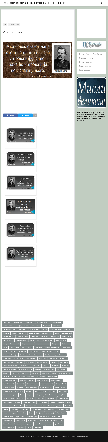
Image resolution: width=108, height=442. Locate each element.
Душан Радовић (33, 351)
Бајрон (14, 333)
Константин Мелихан (25, 369)
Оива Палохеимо (50, 395)
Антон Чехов (56, 326)
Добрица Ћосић (66, 347)
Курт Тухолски (61, 369)
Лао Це (54, 373)
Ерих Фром (48, 355)
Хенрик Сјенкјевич (56, 420)
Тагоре (31, 413)
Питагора (17, 402)
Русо (21, 406)
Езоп (56, 351)
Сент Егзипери (15, 409)
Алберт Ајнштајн (29, 322)
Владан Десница (48, 340)
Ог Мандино (38, 395)
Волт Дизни (55, 344)
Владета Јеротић (61, 340)
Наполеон (29, 391)
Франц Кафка (20, 416)
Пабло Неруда (51, 398)
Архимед (44, 329)
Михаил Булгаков (31, 387)
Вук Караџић (66, 344)
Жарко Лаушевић (31, 358)
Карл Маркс (55, 366)
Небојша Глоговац (40, 391)
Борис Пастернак (34, 333)
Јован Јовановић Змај (10, 366)
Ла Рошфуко (15, 373)
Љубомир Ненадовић (9, 376)
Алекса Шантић (42, 322)
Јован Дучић (64, 362)
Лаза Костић (45, 373)
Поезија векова (85, 62)
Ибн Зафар (63, 358)
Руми (15, 406)
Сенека (5, 409)
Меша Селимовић (8, 384)
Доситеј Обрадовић (9, 351)
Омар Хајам (62, 395)
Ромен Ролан (7, 406)
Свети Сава (68, 406)
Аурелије (6, 333)
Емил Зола (23, 355)
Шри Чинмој (37, 427)
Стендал (13, 413)
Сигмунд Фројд (49, 409)
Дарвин (29, 347)
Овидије (29, 395)
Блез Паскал (22, 333)
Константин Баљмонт (9, 369)
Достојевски (22, 351)
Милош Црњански (8, 387)
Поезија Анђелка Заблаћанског (91, 54)
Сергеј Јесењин (36, 409)
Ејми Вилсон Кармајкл (10, 355)
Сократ (5, 413)
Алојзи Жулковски (9, 326)
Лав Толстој (35, 373)
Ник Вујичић (52, 391)
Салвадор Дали (31, 406)
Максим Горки (52, 376)
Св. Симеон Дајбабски (55, 406)
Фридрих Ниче (12, 32)
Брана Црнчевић (67, 333)
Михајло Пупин (7, 391)
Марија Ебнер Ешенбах (10, 380)
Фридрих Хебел (8, 420)
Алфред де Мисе (23, 326)
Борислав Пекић (47, 333)
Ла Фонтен (25, 373)
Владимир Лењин (27, 344)
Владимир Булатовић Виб (11, 344)
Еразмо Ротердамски (35, 355)
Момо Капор (19, 391)
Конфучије (38, 369)
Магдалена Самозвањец (26, 376)
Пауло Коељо (7, 402)
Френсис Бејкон (32, 416)
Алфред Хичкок (35, 326)
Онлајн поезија (85, 66)
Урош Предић (61, 413)
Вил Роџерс (44, 336)
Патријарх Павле (63, 398)
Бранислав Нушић (8, 336)
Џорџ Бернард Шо (8, 427)
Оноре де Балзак (8, 398)
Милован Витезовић (47, 384)
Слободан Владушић (63, 409)
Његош (22, 395)
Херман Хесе (7, 424)
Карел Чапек (36, 366)
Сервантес (25, 409)
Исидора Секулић (42, 362)
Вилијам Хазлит (8, 340)
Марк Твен (23, 380)
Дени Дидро (38, 347)
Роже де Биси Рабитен (64, 402)
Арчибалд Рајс (68, 329)
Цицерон (17, 424)
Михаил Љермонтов (46, 387)
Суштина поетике (86, 58)
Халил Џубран (32, 420)
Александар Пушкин (56, 322)
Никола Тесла (63, 391)
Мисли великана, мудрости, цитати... (36, 3)
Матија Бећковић (56, 380)
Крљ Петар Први (49, 369)
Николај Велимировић (10, 395)
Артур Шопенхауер (33, 329)
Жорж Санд (42, 358)
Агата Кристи (7, 322)
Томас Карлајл (50, 413)
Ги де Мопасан (20, 347)
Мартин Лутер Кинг (42, 380)
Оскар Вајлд (30, 398)
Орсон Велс (20, 398)
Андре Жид (46, 326)
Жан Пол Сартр (18, 358)
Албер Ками (18, 322)
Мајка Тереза (41, 376)
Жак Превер (7, 358)
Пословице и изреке (29, 402)
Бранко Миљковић (22, 336)
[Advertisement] (37, 14)
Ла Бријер (6, 373)
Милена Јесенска (32, 384)
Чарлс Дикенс (39, 424)
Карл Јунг (46, 366)
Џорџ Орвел (20, 427)
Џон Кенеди (58, 424)
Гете (11, 347)
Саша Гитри (42, 406)
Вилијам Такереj (67, 336)
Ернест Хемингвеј (60, 355)
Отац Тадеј (40, 398)
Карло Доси (65, 366)
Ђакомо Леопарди (47, 351)
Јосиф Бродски (25, 366)
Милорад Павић (61, 384)
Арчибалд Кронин (55, 329)
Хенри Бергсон (43, 420)
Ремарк (52, 402)
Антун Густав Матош (9, 329)
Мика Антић (20, 384)
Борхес (57, 333)
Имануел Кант (30, 362)
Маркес (31, 380)
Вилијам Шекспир (21, 340)
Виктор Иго (34, 336)
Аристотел (21, 329)
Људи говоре (84, 70)
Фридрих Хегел (20, 420)
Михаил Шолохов (60, 387)
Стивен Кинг (22, 413)
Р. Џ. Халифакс (42, 402)
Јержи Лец (54, 362)
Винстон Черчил (35, 340)
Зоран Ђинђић (53, 358)
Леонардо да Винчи (65, 373)
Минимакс (20, 387)
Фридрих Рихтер (56, 416)
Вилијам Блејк (55, 336)
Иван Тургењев (8, 362)
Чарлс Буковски (27, 424)
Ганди (5, 347)
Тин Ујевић (39, 413)
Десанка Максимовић (52, 347)
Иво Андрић (19, 362)
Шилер (29, 427)
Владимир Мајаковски (42, 344)
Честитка (49, 424)
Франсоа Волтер (8, 416)
